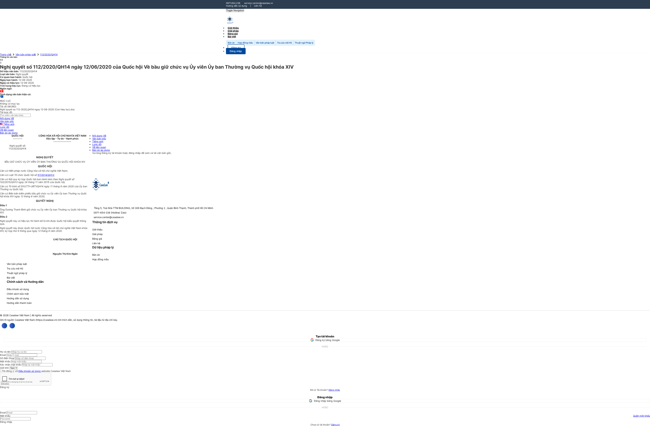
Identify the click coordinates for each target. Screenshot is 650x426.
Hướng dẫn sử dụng (236, 5)
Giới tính (4, 367)
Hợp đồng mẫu (245, 42)
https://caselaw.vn (46, 319)
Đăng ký (335, 424)
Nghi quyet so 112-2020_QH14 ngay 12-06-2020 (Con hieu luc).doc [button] (37, 109)
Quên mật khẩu (641, 415)
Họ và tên (5, 351)
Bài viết (232, 36)
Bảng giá (97, 238)
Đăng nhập (334, 390)
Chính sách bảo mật (18, 293)
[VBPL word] (1, 97)
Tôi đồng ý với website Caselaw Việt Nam (36, 371)
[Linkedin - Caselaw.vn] (12, 325)
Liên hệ (258, 5)
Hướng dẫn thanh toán (19, 302)
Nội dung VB (7, 118)
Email (3, 354)
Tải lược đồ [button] (6, 112)
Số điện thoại (7, 358)
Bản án (231, 42)
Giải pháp (97, 234)
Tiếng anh (8, 124)
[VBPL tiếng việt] (1, 91)
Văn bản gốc (7, 121)
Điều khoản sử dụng (18, 289)
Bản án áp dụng (9, 132)
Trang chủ (5, 54)
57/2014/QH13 (46, 175)
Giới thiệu (97, 229)
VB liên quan (7, 129)
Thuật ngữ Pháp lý (304, 42)
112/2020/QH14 (49, 54)
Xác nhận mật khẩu (10, 364)
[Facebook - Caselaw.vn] (4, 325)
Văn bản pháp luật (265, 42)
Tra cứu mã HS (284, 42)
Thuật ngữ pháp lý (17, 273)
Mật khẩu (5, 361)
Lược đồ (4, 127)
